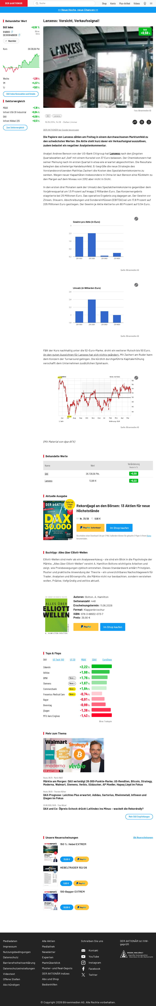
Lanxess (57, 115)
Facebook (94, 968)
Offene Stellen (11, 979)
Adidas (46, 672)
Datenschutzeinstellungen (19, 968)
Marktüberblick (51, 962)
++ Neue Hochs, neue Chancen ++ (78, 9)
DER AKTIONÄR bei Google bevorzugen (61, 130)
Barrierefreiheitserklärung (19, 962)
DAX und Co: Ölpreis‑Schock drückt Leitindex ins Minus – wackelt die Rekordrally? (93, 808)
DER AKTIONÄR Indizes (55, 973)
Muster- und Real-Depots (57, 968)
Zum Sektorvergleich (15, 127)
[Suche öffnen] (37, 3)
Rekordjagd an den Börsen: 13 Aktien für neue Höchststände (113, 508)
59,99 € (67, 907)
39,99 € (67, 859)
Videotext (9, 973)
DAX (48, 115)
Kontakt (93, 950)
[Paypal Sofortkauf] (85, 627)
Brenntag (47, 705)
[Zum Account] (112, 3)
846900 (7, 31)
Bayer (45, 699)
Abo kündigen (11, 984)
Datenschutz (10, 957)
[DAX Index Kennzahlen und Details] (21, 63)
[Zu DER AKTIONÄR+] (124, 3)
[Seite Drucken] (142, 122)
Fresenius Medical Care (54, 694)
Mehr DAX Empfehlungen (139, 816)
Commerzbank (50, 688)
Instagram (95, 962)
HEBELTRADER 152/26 (73, 867)
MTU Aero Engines (51, 716)
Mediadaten (10, 941)
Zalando (46, 667)
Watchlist (12, 40)
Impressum (10, 946)
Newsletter (48, 952)
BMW (45, 678)
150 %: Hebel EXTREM (73, 844)
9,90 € (66, 883)
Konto (149, 535)
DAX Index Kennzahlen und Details (20, 93)
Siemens (47, 683)
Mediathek (48, 946)
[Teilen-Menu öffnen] (135, 122)
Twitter (93, 974)
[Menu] (152, 3)
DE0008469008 (10, 34)
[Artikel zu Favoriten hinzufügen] (149, 122)
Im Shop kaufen (119, 527)
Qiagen (46, 710)
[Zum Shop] (104, 3)
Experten (47, 957)
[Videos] (137, 3)
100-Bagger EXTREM (72, 891)
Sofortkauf (96, 527)
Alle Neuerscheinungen (143, 837)
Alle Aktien (48, 941)
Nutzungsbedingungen (17, 952)
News (71, 678)
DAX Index (8, 27)
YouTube (94, 956)
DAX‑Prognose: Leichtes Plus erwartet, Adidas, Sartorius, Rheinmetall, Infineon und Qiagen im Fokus (94, 796)
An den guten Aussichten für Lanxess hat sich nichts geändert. (81, 354)
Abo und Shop (50, 979)
